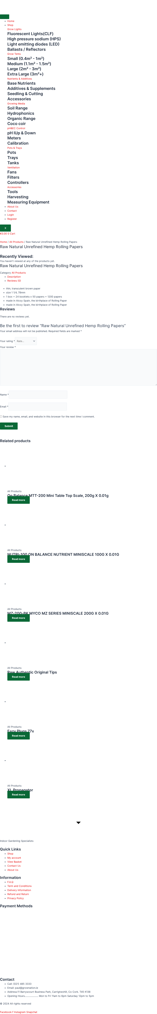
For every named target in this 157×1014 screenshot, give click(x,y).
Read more (18, 499)
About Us (12, 206)
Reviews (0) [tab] (14, 280)
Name (4, 394)
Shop (10, 25)
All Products (16, 241)
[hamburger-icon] (4, 16)
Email (4, 406)
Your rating (7, 341)
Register (12, 218)
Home (10, 21)
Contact (12, 210)
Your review (8, 347)
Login (10, 214)
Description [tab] (14, 276)
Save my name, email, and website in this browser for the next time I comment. (49, 416)
